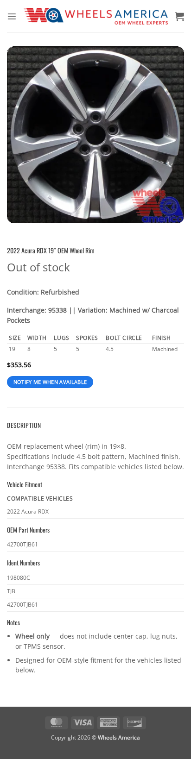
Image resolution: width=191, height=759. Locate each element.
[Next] (168, 134)
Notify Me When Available (50, 382)
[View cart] (179, 16)
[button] (12, 16)
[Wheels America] (96, 16)
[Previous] (22, 134)
